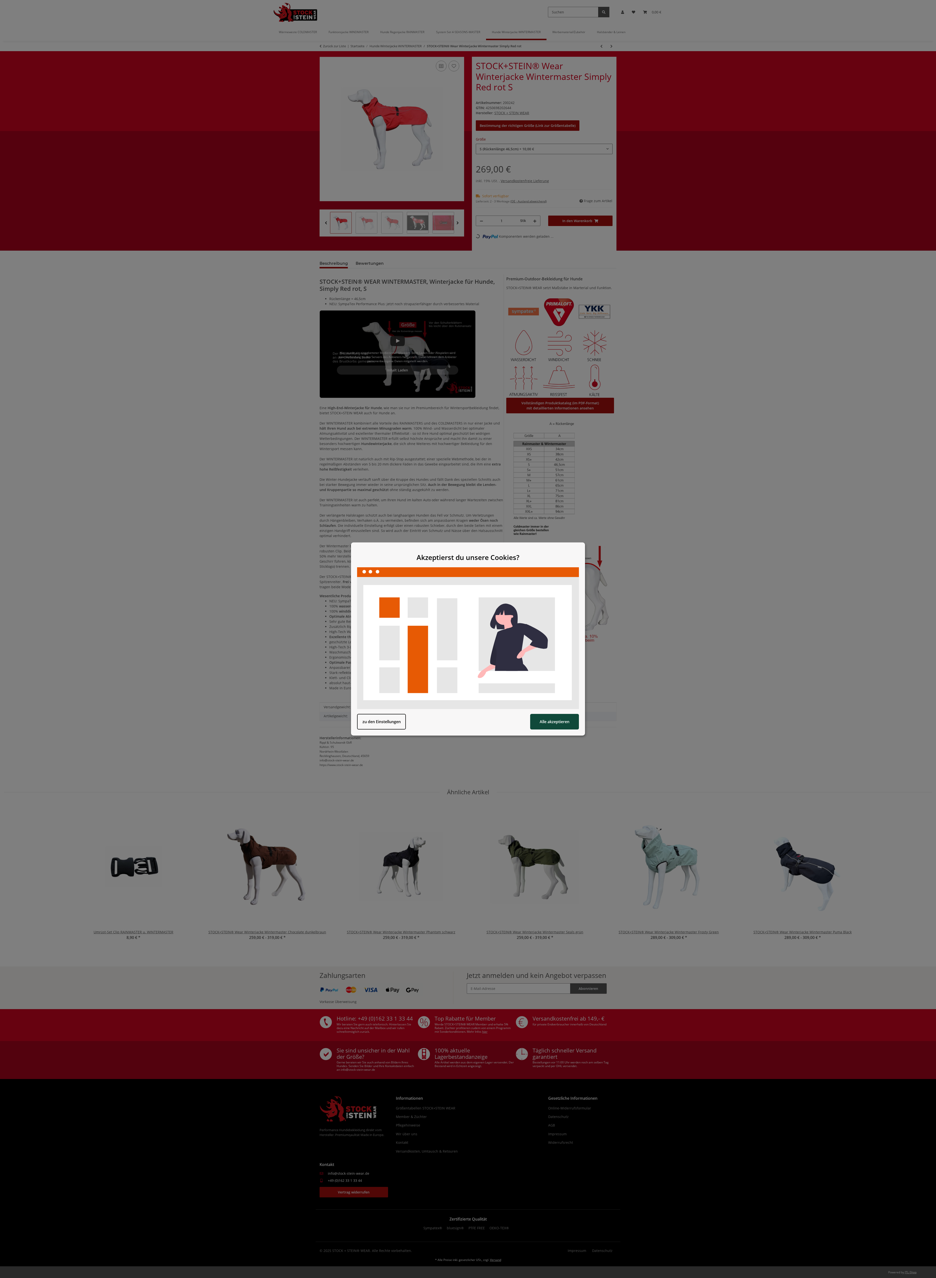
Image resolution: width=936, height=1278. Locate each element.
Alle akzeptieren (554, 721)
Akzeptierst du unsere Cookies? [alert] (468, 557)
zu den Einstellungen (381, 721)
